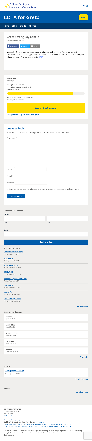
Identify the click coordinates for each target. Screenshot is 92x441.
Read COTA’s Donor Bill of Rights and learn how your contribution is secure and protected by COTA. (38, 426)
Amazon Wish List (11, 265)
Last (48, 223)
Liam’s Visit (8, 292)
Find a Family (67, 424)
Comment (12, 138)
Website (10, 182)
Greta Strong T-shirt (12, 299)
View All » (84, 357)
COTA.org (40, 422)
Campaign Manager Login (12, 420)
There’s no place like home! (15, 279)
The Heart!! (8, 258)
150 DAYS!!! (8, 272)
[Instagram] (87, 5)
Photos (32, 26)
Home (6, 26)
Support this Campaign (46, 108)
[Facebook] (84, 5)
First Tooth (8, 285)
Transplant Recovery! (14, 371)
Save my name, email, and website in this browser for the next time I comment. (44, 189)
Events (23, 26)
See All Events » (81, 392)
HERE (41, 57)
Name (10, 169)
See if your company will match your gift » (23, 115)
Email (10, 176)
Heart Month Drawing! (13, 252)
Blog (14, 26)
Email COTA (8, 416)
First (5, 223)
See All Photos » (81, 379)
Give (83, 17)
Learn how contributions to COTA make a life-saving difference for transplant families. (33, 424)
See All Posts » (82, 306)
